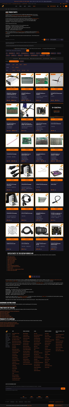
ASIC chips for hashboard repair (5, 316)
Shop (16, 6)
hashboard (13, 15)
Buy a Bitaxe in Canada (15, 339)
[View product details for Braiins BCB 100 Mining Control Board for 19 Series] (56, 230)
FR (66, 6)
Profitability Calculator (26, 360)
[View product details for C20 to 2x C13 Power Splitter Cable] (27, 199)
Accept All (51, 405)
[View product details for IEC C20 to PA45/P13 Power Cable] (56, 110)
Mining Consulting (47, 343)
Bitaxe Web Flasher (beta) (60, 350)
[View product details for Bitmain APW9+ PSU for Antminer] (12, 199)
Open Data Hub (36, 354)
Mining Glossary (36, 351)
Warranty (46, 362)
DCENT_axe (57, 339)
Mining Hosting (47, 338)
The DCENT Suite (58, 336)
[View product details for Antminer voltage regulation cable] (42, 171)
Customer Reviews (48, 349)
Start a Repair (47, 335)
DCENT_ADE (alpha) (59, 344)
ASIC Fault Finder (25, 344)
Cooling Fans (14, 362)
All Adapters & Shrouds (15, 360)
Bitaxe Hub (35, 346)
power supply (22, 15)
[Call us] (48, 6)
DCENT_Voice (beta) (59, 345)
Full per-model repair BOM (12, 270)
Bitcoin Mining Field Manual (38, 335)
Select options (14, 89)
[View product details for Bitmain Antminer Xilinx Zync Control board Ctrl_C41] (27, 140)
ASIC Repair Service (35, 18)
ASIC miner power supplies (5, 312)
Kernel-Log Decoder (26, 346)
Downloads (35, 359)
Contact (34, 6)
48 (46, 39)
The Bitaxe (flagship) (15, 336)
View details (29, 89)
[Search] (27, 50)
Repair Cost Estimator (26, 354)
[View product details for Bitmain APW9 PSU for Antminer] (27, 171)
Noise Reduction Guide (37, 343)
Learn (25, 6)
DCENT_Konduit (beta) (59, 342)
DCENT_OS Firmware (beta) (60, 337)
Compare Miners (25, 335)
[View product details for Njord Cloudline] (56, 171)
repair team (37, 32)
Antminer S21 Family (26, 336)
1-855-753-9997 (51, 401)
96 (48, 39)
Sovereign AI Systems (15, 376)
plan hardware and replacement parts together (8, 306)
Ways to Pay (47, 360)
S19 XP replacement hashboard (13, 265)
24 (44, 39)
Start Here (35, 333)
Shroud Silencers (14, 357)
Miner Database (25, 333)
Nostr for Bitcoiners (37, 364)
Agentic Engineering (37, 370)
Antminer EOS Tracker (26, 352)
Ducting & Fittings (15, 355)
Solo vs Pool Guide (37, 341)
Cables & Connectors (15, 371)
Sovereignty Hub (36, 360)
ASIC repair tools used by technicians (6, 317)
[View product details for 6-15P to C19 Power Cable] (27, 230)
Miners (20, 6)
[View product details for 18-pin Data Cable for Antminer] (12, 140)
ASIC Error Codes (25, 343)
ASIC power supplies (11, 260)
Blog (34, 349)
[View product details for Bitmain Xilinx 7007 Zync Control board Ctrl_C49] (42, 110)
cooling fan (26, 15)
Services (29, 6)
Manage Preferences (58, 405)
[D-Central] (3, 6)
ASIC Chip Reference (26, 341)
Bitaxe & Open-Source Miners (16, 342)
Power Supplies (14, 368)
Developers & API (36, 336)
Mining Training (47, 344)
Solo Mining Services (48, 341)
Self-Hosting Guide (37, 365)
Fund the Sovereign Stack (60, 334)
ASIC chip (30, 15)
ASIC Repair (47, 333)
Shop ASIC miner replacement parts (14, 61)
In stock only (21, 61)
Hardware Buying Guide (16, 379)
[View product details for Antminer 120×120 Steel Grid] (12, 230)
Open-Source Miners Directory (38, 357)
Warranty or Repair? (48, 336)
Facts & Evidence (47, 351)
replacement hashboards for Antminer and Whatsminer (9, 311)
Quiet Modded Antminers (16, 350)
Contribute (46, 352)
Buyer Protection (47, 359)
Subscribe (63, 388)
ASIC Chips (14, 370)
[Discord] (60, 3)
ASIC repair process (11, 256)
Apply (62, 39)
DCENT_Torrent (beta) (59, 347)
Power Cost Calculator (26, 362)
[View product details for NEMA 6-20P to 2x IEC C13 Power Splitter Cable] (12, 171)
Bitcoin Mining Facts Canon (38, 352)
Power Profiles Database (27, 349)
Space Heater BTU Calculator (27, 364)
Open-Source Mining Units (16, 344)
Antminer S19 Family (26, 338)
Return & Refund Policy (48, 365)
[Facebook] (65, 3)
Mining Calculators (26, 359)
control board (18, 15)
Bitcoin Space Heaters (15, 349)
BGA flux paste (10, 267)
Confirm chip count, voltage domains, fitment (16, 269)
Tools (13, 373)
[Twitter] (62, 3)
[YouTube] (63, 3)
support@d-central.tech (59, 401)
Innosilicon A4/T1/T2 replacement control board (8, 322)
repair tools (44, 296)
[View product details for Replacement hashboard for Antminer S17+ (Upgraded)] (56, 140)
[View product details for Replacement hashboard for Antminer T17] (42, 140)
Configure (59, 89)
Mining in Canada (36, 344)
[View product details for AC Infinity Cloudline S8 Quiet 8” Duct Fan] (42, 230)
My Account (47, 357)
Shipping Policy (47, 364)
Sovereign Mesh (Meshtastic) (38, 362)
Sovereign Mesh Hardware (16, 378)
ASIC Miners (14, 347)
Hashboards (14, 365)
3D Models (46, 346)
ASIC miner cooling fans (4, 313)
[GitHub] (66, 3)
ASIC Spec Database (26, 351)
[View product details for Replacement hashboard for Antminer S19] (42, 199)
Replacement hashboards (12, 259)
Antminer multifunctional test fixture (14, 266)
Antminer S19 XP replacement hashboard (7, 326)
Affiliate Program (47, 354)
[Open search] (58, 6)
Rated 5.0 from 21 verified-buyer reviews (21, 48)
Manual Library (25, 357)
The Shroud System (15, 352)
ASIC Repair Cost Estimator (20, 31)
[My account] (61, 6)
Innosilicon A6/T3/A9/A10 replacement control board (9, 323)
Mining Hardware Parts (15, 363)
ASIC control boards (11, 261)
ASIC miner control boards (4, 314)
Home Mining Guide (37, 338)
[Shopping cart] (63, 6)
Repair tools (10, 264)
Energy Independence (37, 367)
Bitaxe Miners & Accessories (16, 341)
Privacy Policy (47, 367)
